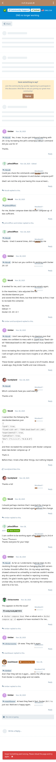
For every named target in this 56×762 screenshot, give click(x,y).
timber (8, 670)
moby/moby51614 (13, 611)
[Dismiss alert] (12, 756)
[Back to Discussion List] (2, 3)
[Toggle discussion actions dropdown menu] (53, 3)
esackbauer (10, 701)
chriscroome (10, 644)
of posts (27, 3)
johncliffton (10, 205)
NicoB (7, 137)
